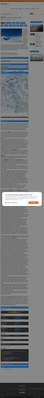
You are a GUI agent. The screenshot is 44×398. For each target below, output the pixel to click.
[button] (11, 202)
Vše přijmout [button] (33, 202)
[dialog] (22, 199)
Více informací (20, 199)
